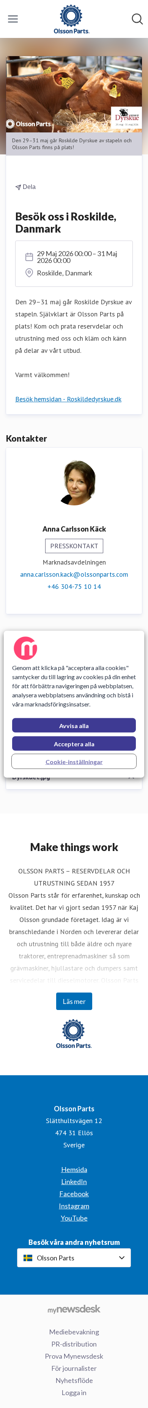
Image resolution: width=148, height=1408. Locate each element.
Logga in (74, 1392)
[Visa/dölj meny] (13, 19)
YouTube (74, 1218)
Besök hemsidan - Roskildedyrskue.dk (68, 399)
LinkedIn (74, 1181)
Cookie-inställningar (74, 761)
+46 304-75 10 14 (74, 586)
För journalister (74, 1368)
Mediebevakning (74, 1332)
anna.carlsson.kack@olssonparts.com (74, 574)
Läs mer (74, 1001)
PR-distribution (74, 1344)
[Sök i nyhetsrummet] (137, 19)
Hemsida (74, 1169)
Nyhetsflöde (74, 1380)
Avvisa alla (74, 725)
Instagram (74, 1206)
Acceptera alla (74, 743)
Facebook (74, 1193)
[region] (74, 704)
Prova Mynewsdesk (74, 1356)
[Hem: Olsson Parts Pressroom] (72, 19)
